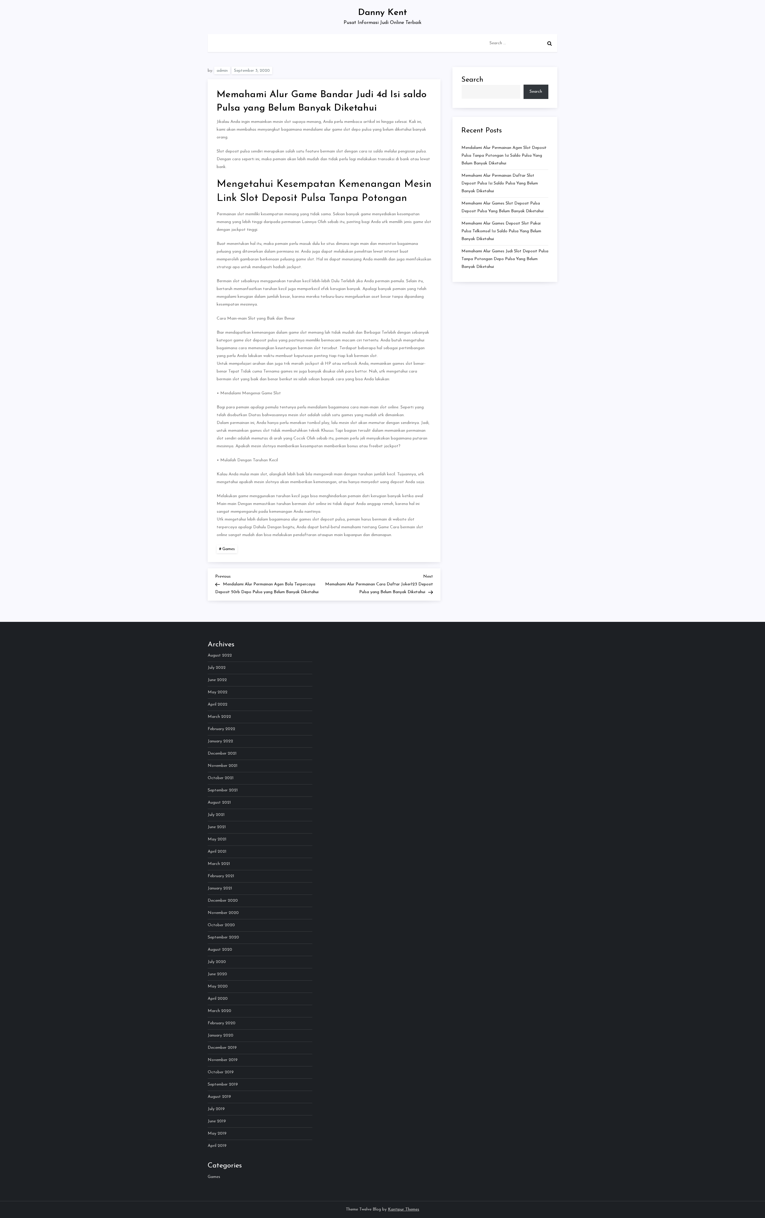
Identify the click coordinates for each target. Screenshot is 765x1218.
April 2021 (217, 851)
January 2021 (220, 888)
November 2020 (223, 913)
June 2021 (217, 827)
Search (472, 79)
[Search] (549, 43)
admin (222, 70)
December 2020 (223, 900)
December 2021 (222, 753)
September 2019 (223, 1084)
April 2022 (217, 704)
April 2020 (218, 998)
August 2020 (220, 949)
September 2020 (223, 937)
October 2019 (221, 1072)
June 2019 (217, 1121)
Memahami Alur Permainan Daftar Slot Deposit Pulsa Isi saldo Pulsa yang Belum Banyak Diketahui (499, 183)
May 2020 (218, 986)
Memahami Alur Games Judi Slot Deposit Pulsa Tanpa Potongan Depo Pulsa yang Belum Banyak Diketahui (504, 259)
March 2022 (219, 717)
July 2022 (217, 668)
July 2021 (216, 815)
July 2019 (216, 1109)
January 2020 (220, 1035)
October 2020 (221, 925)
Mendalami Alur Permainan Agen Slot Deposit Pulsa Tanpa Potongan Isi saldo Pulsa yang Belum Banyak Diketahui (504, 156)
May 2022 (217, 692)
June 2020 (217, 974)
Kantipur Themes (403, 1209)
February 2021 (221, 876)
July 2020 (217, 962)
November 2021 (223, 766)
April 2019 (217, 1146)
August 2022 (220, 655)
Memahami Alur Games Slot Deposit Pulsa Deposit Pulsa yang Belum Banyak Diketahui (502, 207)
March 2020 (219, 1011)
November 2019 (223, 1060)
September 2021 (223, 790)
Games (228, 549)
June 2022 (217, 680)
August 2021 (219, 802)
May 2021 (217, 839)
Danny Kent (382, 12)
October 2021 (221, 778)
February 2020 (221, 1023)
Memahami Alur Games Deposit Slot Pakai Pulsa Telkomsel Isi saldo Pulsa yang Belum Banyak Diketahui (501, 231)
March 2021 (219, 864)
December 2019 (222, 1047)
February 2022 (221, 729)
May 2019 (217, 1133)
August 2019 (219, 1097)
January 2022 (220, 741)
